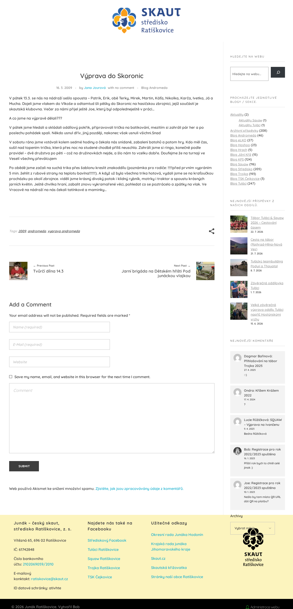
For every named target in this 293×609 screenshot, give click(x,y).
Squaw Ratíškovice (104, 558)
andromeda (37, 231)
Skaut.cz (158, 558)
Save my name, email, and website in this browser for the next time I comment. (82, 376)
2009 (22, 231)
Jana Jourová (95, 88)
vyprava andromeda (64, 231)
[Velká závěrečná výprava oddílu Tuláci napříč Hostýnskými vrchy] (238, 311)
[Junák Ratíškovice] (146, 20)
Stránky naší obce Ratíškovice (177, 576)
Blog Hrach (238, 150)
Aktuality (237, 114)
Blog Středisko (241, 169)
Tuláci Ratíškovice (103, 549)
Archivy (236, 516)
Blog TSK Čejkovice (245, 179)
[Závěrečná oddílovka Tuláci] (238, 289)
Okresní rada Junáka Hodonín (177, 534)
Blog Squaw (239, 164)
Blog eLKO (238, 140)
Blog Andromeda (154, 88)
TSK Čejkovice (100, 577)
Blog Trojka (239, 174)
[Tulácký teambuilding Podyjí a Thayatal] (238, 267)
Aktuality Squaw (250, 120)
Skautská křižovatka (169, 567)
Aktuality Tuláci (249, 125)
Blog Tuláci (238, 183)
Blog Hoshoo (240, 145)
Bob (247, 449)
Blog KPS (237, 159)
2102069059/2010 (38, 564)
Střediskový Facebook (107, 540)
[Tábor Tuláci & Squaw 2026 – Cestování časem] (238, 224)
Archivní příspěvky (244, 130)
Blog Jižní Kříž (240, 155)
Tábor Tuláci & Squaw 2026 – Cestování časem (267, 222)
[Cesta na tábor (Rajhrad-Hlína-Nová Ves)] (238, 245)
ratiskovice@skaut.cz (49, 578)
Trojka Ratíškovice (104, 567)
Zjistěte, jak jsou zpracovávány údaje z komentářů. (139, 488)
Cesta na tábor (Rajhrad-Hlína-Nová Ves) (266, 244)
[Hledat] (278, 72)
